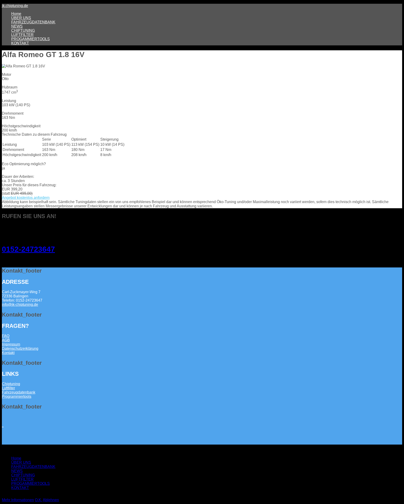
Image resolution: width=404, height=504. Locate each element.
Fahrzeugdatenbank (18, 392)
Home (16, 14)
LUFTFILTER (22, 35)
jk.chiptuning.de (15, 6)
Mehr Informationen (18, 500)
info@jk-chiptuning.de (20, 305)
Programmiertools (16, 396)
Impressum (11, 344)
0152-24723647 (28, 249)
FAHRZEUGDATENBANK (33, 22)
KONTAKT (20, 43)
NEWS (17, 26)
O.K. (38, 500)
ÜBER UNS (21, 18)
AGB (6, 340)
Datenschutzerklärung (20, 349)
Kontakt (8, 353)
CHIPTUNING (23, 31)
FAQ (5, 336)
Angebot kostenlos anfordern (26, 198)
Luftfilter (8, 388)
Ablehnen (51, 500)
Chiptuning (11, 384)
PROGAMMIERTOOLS (30, 39)
